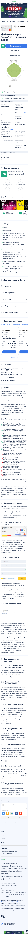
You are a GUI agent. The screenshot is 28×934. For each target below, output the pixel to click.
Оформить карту (16, 46)
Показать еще (14, 357)
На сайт (9, 352)
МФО (2, 831)
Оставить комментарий (14, 817)
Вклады (3, 324)
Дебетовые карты (16, 324)
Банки (3, 838)
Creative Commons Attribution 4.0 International (12, 901)
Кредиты (9, 324)
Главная (3, 21)
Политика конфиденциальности (9, 851)
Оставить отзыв (15, 55)
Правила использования (7, 853)
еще (25, 112)
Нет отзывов (15, 50)
